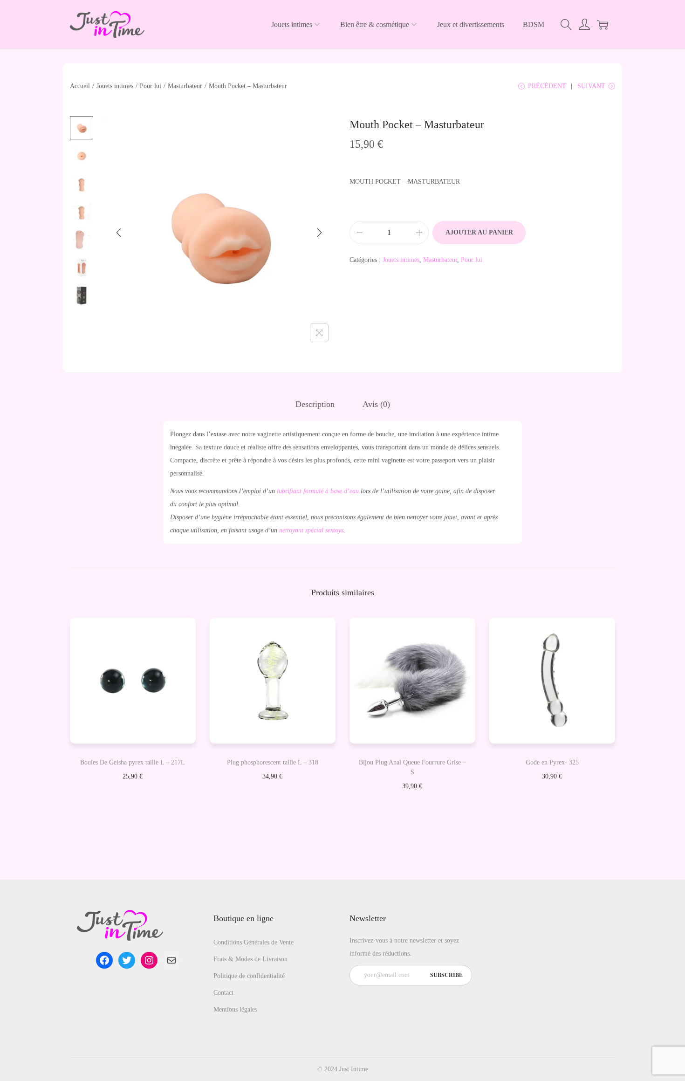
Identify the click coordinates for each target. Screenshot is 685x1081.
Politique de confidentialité (249, 975)
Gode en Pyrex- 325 (552, 762)
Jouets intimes (114, 86)
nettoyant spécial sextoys (311, 530)
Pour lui (150, 86)
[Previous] (118, 232)
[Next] (319, 232)
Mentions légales (235, 1009)
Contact (223, 992)
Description (315, 404)
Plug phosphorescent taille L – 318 (272, 762)
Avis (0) (376, 404)
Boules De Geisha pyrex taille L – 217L (132, 762)
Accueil (80, 86)
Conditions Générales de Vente (253, 942)
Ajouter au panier (479, 232)
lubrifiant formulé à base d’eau (318, 491)
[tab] (315, 404)
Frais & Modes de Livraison (250, 959)
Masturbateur (185, 86)
